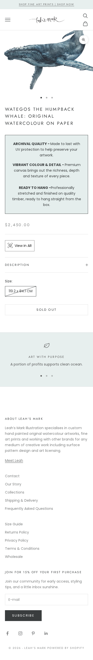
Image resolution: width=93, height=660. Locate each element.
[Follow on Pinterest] (33, 633)
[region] (46, 355)
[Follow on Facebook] (7, 633)
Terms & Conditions (22, 548)
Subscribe (23, 615)
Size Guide (14, 524)
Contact (12, 476)
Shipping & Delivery (21, 500)
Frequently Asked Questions (29, 508)
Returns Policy (17, 532)
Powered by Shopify (65, 648)
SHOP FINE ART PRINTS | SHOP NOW (46, 4)
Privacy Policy (16, 540)
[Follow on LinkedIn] (46, 633)
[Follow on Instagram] (20, 633)
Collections (14, 492)
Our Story (13, 484)
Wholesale (14, 556)
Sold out (46, 309)
